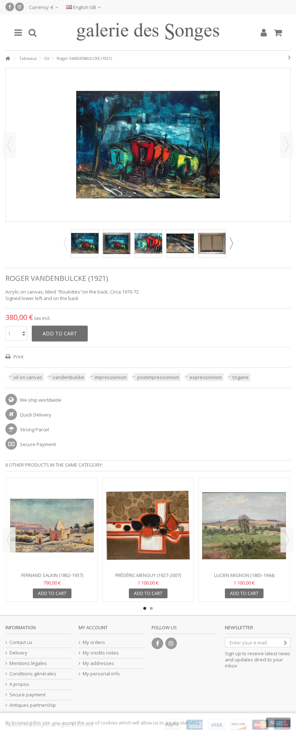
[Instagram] (19, 7)
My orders (94, 642)
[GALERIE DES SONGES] (148, 32)
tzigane (240, 377)
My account (93, 627)
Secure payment (27, 695)
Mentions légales (28, 663)
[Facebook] (9, 7)
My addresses (98, 663)
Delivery (18, 653)
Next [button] (286, 145)
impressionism (111, 377)
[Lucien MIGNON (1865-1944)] (244, 525)
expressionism (206, 377)
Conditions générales (32, 674)
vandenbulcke (68, 377)
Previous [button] (9, 145)
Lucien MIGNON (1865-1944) (244, 575)
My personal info (101, 674)
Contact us (20, 642)
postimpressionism (158, 377)
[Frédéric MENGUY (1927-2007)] (148, 525)
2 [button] (151, 608)
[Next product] (289, 57)
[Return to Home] (7, 58)
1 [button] (144, 608)
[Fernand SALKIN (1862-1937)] (52, 525)
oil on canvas (27, 377)
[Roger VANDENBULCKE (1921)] (85, 243)
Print (17, 356)
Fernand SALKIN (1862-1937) (52, 575)
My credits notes (101, 653)
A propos (19, 684)
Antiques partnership (32, 705)
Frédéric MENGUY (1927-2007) (148, 575)
